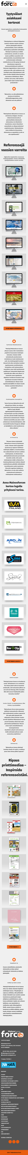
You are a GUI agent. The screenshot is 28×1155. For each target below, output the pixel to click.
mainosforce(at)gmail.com (9, 1055)
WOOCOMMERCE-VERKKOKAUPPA (9, 1085)
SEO (2, 1089)
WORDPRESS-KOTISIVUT (7, 1079)
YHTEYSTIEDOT (4, 1121)
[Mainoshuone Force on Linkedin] (10, 1141)
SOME (2, 1115)
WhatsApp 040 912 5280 (9, 1053)
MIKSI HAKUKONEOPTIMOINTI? (8, 1110)
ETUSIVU (3, 1074)
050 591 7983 (6, 1051)
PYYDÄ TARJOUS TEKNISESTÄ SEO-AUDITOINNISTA (12, 1098)
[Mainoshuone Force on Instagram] (14, 1141)
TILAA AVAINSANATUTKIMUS (7, 1093)
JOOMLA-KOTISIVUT (5, 1087)
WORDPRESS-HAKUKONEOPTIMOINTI (9, 1104)
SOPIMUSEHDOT (5, 1129)
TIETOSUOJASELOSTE (6, 1127)
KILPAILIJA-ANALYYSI (6, 1102)
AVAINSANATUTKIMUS (6, 1091)
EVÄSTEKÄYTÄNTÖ (5, 1134)
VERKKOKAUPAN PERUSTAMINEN (8, 1083)
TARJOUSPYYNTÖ (5, 1123)
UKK (2, 1131)
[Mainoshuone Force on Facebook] (17, 1141)
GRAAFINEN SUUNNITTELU (7, 1112)
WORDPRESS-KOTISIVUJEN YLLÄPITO (9, 1081)
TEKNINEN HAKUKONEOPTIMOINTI (9, 1095)
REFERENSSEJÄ (4, 1119)
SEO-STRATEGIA (4, 1100)
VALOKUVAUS (4, 1117)
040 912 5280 (13, 1051)
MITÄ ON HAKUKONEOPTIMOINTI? (9, 1106)
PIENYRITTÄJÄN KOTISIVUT (7, 1076)
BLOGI (2, 1125)
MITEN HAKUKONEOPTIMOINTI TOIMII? (10, 1108)
